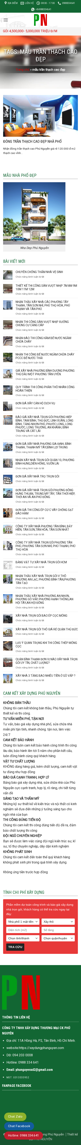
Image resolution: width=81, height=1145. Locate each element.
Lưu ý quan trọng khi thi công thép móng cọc (46, 644)
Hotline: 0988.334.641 (23, 1135)
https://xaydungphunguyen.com (41, 1048)
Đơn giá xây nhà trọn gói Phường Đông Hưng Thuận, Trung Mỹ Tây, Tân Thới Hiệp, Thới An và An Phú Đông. (45, 493)
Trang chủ (22, 69)
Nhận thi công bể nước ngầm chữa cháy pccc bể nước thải (45, 356)
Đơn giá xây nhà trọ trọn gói (37, 476)
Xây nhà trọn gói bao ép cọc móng (41, 615)
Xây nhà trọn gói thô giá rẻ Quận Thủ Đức (47, 629)
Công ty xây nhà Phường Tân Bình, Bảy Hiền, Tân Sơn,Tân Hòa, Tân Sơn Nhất (44, 528)
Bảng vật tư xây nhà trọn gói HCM (41, 562)
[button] (5, 20)
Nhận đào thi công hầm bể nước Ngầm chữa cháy (43, 339)
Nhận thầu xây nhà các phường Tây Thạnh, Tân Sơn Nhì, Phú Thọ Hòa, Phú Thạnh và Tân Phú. (43, 305)
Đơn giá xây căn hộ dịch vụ (35, 403)
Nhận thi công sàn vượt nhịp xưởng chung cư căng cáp (42, 323)
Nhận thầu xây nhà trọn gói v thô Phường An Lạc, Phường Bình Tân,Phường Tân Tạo (46, 579)
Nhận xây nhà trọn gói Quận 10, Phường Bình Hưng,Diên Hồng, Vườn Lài (45, 461)
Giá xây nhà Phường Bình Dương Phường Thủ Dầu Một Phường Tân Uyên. (45, 372)
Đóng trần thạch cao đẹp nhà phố (32, 141)
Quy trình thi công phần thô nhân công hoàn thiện (45, 388)
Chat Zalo (15, 1116)
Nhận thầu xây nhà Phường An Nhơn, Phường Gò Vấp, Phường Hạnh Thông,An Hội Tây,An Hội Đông (44, 599)
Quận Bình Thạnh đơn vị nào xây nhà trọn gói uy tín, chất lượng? (46, 661)
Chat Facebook (19, 1126)
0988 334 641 (28, 1062)
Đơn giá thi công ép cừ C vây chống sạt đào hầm (45, 511)
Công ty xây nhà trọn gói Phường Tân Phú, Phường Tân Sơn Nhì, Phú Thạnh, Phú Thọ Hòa (45, 546)
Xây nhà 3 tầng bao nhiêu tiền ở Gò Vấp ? (45, 675)
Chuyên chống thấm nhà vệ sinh (39, 272)
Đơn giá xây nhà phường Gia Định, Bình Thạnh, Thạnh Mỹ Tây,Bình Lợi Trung (43, 445)
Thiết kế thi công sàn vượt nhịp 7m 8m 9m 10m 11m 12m (46, 287)
